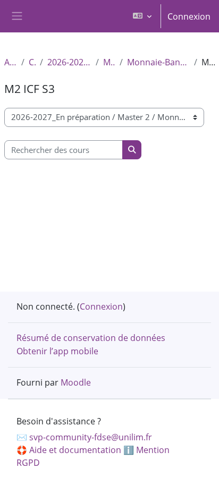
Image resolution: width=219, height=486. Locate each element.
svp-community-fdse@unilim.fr (90, 437)
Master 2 (109, 62)
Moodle (76, 382)
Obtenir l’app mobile (57, 351)
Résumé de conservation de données (90, 338)
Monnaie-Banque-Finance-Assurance (158, 62)
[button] (142, 16)
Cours (32, 62)
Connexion (188, 16)
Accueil (10, 62)
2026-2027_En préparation (69, 62)
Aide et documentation (75, 450)
